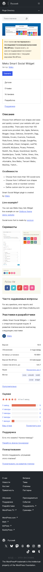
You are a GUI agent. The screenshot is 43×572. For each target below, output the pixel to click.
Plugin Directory (8, 10)
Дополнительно (9, 386)
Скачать (7, 73)
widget (37, 380)
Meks (11, 67)
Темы (25, 482)
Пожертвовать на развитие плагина (18, 464)
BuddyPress (8, 530)
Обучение (6, 498)
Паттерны (27, 490)
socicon (30, 220)
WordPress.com (10, 517)
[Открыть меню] (39, 3)
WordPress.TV (9, 510)
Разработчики (8, 506)
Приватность (8, 490)
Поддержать (29, 506)
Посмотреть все (33, 425)
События (26, 502)
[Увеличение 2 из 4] (37, 234)
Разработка (10, 100)
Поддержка (10, 106)
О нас (4, 478)
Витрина (26, 478)
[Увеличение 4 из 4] (37, 281)
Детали (8, 82)
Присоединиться (30, 498)
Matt (5, 522)
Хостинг (6, 486)
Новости (6, 482)
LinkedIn (31, 375)
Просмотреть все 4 (33, 370)
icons (24, 375)
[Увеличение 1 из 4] (17, 234)
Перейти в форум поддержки (15, 443)
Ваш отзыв (7, 425)
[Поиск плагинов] (26, 18)
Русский (11, 540)
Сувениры (28, 510)
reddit (38, 375)
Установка (9, 94)
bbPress (7, 526)
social (31, 380)
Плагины (26, 486)
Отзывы (8, 88)
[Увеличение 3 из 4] (17, 271)
